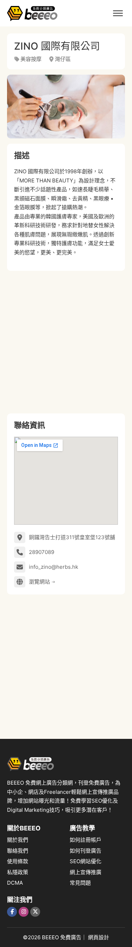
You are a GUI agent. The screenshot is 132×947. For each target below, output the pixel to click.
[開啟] (118, 13)
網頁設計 (98, 937)
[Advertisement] (66, 342)
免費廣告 (70, 937)
